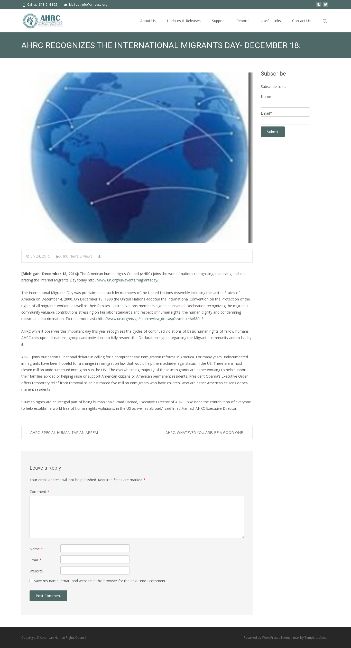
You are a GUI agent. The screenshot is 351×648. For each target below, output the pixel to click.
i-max (295, 637)
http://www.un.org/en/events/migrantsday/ (123, 280)
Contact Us (301, 20)
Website (36, 571)
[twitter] (325, 6)
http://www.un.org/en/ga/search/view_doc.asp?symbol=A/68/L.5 (151, 318)
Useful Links (271, 20)
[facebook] (318, 6)
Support (218, 20)
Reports (243, 20)
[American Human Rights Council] (38, 19)
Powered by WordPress (261, 637)
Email (36, 560)
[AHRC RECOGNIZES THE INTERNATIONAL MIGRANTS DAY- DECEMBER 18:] (137, 157)
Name (36, 548)
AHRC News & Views (75, 256)
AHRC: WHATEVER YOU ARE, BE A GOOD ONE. (206, 432)
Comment (39, 491)
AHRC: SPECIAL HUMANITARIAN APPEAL (62, 432)
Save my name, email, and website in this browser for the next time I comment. (100, 580)
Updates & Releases (184, 20)
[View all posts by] (99, 256)
